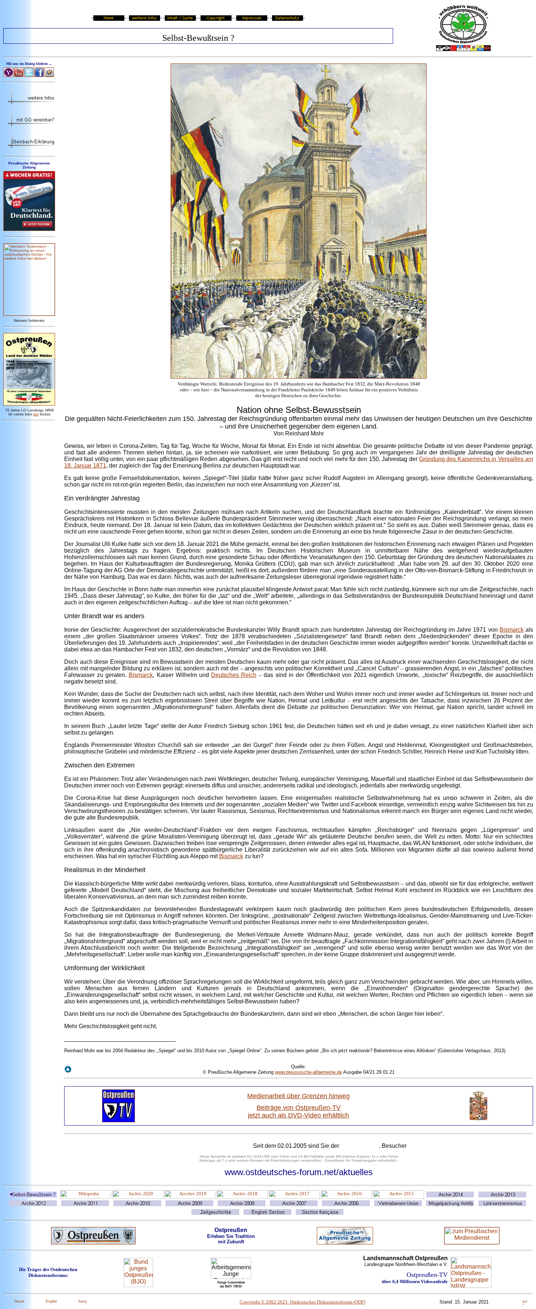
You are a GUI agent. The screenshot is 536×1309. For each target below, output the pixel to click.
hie (36, 414)
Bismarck (512, 630)
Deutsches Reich (233, 675)
